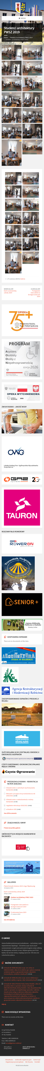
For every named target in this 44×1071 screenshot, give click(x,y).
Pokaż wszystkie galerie (12, 828)
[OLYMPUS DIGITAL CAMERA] (12, 52)
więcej (4, 1004)
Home (6, 37)
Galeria (22, 279)
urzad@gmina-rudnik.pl (13, 1043)
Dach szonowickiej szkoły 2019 (10, 292)
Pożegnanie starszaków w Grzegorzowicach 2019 (34, 293)
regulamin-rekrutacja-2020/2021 (17, 805)
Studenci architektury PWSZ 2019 (21, 37)
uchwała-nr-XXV (11, 809)
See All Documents (10, 813)
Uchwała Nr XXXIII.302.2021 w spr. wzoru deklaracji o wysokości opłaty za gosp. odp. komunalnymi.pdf (21, 979)
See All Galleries (9, 920)
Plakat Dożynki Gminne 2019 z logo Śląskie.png (19, 886)
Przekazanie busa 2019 (18, 912)
